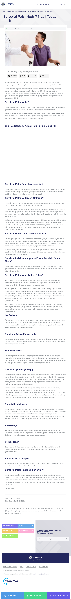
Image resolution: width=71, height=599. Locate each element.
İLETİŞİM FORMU (24, 531)
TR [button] (64, 4)
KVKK (21, 566)
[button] (35, 28)
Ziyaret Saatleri (43, 566)
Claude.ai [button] (45, 76)
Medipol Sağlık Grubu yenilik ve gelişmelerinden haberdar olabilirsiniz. (49, 531)
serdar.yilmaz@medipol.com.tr (41, 574)
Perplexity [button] (34, 76)
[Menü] (69, 4)
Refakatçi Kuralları (31, 566)
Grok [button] (23, 76)
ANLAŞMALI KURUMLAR (10, 525)
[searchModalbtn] (60, 4)
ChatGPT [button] (14, 76)
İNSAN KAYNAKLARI (10, 536)
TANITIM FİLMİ (7, 531)
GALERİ (21, 525)
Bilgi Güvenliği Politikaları (10, 566)
